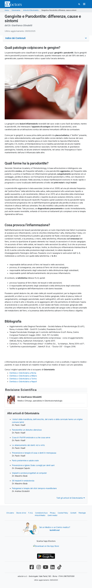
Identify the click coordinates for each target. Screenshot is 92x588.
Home (7, 10)
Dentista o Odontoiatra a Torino (23, 378)
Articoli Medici (40, 515)
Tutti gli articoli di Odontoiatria (69, 498)
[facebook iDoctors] (32, 567)
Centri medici (52, 515)
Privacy (52, 513)
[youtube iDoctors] (46, 567)
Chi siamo (10, 513)
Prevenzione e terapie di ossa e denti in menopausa (34, 453)
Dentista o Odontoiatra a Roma (22, 373)
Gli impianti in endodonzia (23, 480)
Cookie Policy (63, 513)
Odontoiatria (16, 10)
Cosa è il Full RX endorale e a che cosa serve (31, 437)
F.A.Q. (30, 513)
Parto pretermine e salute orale (25, 460)
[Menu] (84, 4)
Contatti (73, 513)
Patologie (82, 513)
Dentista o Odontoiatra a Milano (23, 376)
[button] (46, 38)
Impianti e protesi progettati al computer (29, 473)
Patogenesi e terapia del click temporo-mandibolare (34, 488)
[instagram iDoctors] (39, 567)
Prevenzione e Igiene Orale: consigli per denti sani (33, 465)
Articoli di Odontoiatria (30, 10)
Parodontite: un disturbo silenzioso (27, 430)
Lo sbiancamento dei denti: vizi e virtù (28, 445)
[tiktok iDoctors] (59, 567)
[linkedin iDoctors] (52, 567)
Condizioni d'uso (41, 513)
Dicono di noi (21, 513)
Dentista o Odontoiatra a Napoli (23, 381)
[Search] (79, 4)
